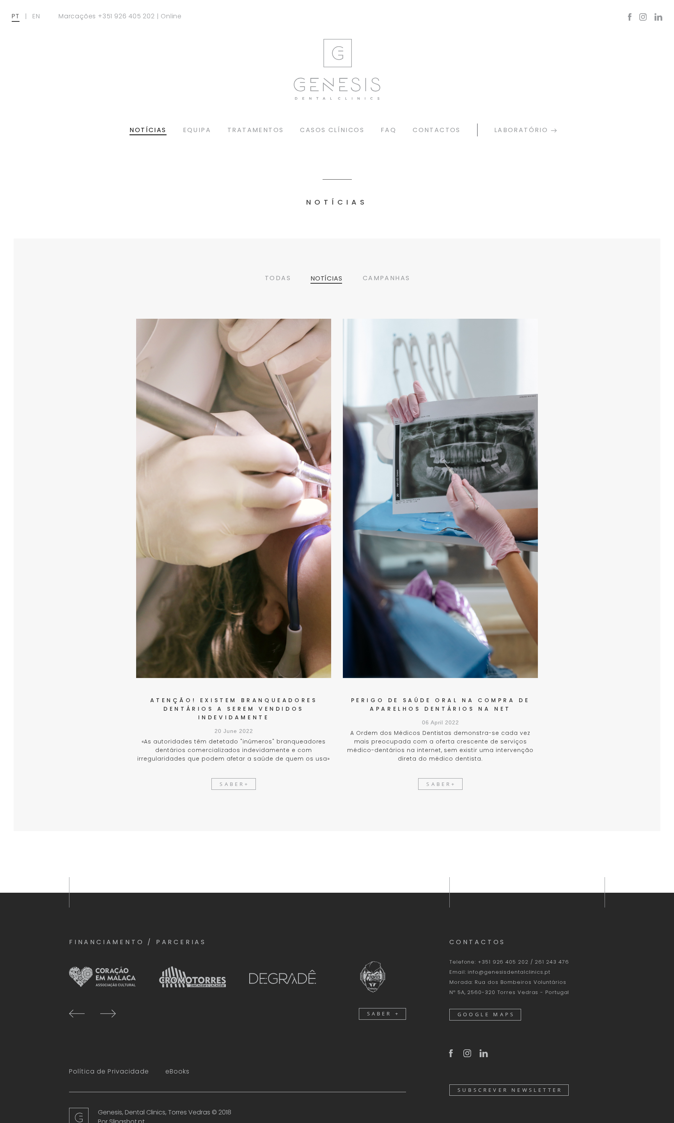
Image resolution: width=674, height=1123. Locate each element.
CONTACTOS (437, 129)
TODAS (278, 278)
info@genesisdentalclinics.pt (509, 972)
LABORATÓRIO (522, 129)
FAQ (388, 129)
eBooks (177, 1071)
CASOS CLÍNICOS (332, 129)
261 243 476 (552, 962)
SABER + (383, 1013)
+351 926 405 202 (126, 16)
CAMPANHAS (386, 278)
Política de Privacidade (109, 1071)
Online (171, 16)
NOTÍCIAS (147, 129)
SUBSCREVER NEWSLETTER (510, 1089)
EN (36, 16)
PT (16, 16)
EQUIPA (197, 129)
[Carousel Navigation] (92, 1012)
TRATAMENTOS (255, 129)
